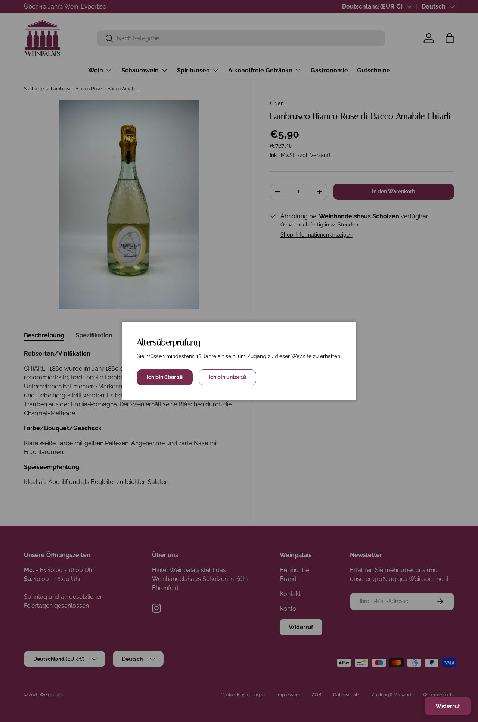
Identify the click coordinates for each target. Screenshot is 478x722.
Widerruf (447, 706)
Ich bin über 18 (165, 377)
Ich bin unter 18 (227, 377)
